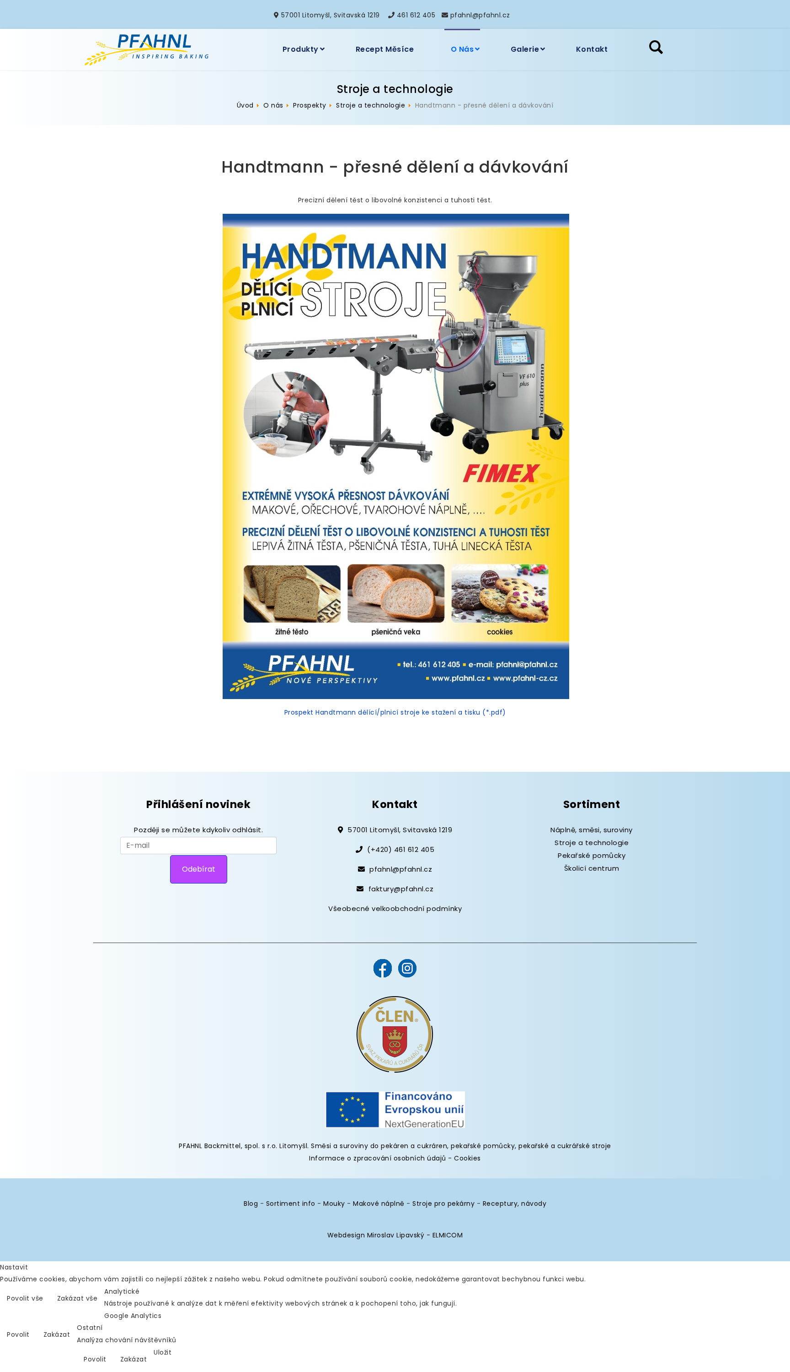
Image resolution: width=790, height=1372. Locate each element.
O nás (462, 49)
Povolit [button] (18, 1334)
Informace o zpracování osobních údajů (377, 1158)
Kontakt (592, 49)
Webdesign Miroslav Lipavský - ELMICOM (395, 1235)
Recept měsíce (385, 49)
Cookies (467, 1158)
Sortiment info (290, 1203)
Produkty (301, 49)
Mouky (334, 1203)
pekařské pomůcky (483, 1145)
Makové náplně (379, 1203)
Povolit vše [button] (25, 1298)
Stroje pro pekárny (443, 1203)
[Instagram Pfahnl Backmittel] (407, 967)
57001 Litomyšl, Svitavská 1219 (330, 15)
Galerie (525, 49)
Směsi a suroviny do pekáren (360, 1145)
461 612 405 (416, 15)
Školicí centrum (591, 868)
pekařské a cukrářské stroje (564, 1145)
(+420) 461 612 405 (400, 849)
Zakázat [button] (56, 1334)
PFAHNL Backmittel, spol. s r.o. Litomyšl (243, 1145)
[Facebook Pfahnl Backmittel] (383, 967)
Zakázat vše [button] (77, 1298)
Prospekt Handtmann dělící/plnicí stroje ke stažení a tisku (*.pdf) (395, 712)
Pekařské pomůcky (591, 855)
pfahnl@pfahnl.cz (480, 15)
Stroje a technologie (592, 842)
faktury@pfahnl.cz (401, 889)
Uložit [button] (162, 1352)
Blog (251, 1203)
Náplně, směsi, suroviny (591, 830)
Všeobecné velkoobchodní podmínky (395, 908)
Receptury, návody (515, 1203)
